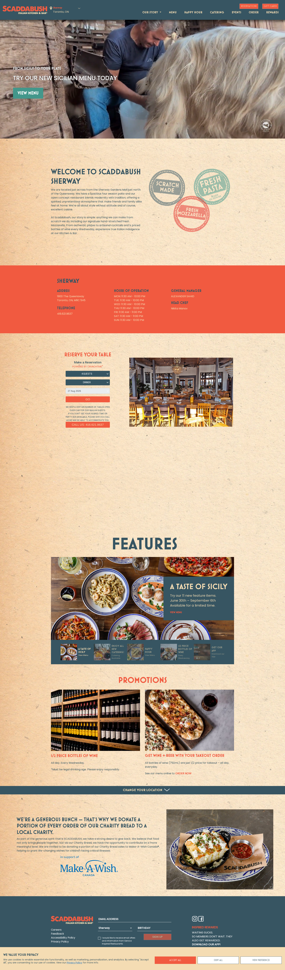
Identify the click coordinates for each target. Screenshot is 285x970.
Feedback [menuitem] (57, 934)
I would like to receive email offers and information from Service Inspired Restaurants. (118, 940)
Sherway (57, 8)
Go (87, 399)
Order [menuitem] (254, 12)
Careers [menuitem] (56, 930)
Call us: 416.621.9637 (88, 424)
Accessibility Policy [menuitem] (63, 938)
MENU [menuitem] (173, 12)
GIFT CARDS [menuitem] (270, 6)
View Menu (28, 93)
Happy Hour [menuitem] (193, 12)
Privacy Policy (74, 962)
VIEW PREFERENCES (261, 960)
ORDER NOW (183, 773)
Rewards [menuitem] (272, 12)
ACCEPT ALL (175, 960)
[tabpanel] (219, 849)
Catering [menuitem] (217, 12)
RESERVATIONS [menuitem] (249, 6)
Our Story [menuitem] (150, 12)
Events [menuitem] (236, 12)
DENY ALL (218, 960)
